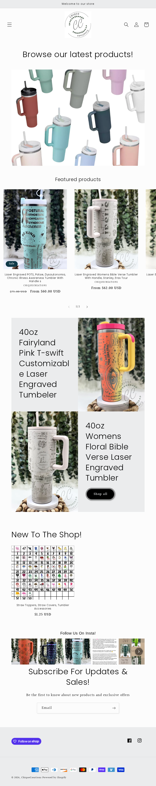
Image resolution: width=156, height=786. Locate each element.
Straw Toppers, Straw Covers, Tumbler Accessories (43, 607)
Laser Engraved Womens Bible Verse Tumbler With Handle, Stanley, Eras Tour (106, 276)
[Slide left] (69, 307)
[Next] (139, 651)
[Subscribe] (114, 708)
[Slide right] (87, 307)
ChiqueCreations (31, 778)
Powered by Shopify (54, 778)
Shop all (100, 494)
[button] (10, 25)
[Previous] (17, 651)
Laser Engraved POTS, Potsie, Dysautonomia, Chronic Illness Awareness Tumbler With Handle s (35, 278)
